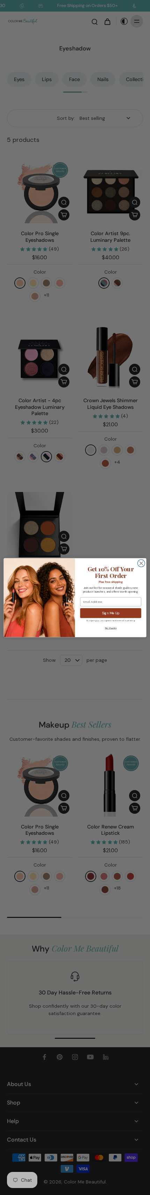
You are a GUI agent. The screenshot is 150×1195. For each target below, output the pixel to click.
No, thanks (111, 628)
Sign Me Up (110, 613)
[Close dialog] (141, 563)
